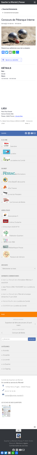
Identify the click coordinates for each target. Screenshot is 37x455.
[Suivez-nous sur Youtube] (32, 133)
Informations (20, 174)
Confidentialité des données (18, 446)
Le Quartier (6, 364)
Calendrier (13, 146)
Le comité (6, 360)
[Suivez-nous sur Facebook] (26, 133)
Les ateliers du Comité (17, 160)
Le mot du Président (14, 194)
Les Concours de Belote (17, 202)
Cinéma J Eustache (14, 222)
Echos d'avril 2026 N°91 (11, 227)
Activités (6, 350)
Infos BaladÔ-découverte (16, 182)
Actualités (6, 355)
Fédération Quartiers (16, 236)
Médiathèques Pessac (15, 248)
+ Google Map (19, 116)
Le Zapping (6, 369)
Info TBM (11, 242)
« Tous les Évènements (9, 9)
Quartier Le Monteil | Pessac (13, 2)
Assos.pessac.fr (13, 216)
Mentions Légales (22, 443)
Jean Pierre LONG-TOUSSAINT (13, 287)
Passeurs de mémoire (17, 257)
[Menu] (35, 2)
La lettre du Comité (23, 301)
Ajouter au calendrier (11, 60)
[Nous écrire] (34, 133)
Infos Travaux (12, 188)
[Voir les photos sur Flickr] (29, 133)
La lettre (13, 154)
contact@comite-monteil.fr (14, 395)
